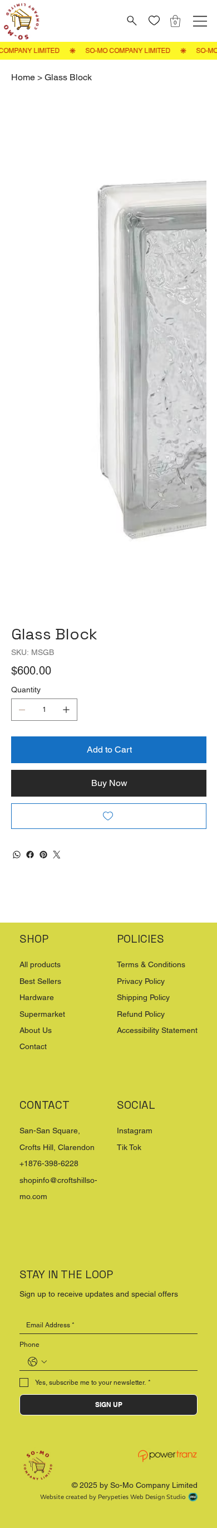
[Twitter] (56, 892)
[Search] (130, 20)
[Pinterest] (43, 892)
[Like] (154, 21)
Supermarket (42, 1051)
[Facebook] (30, 892)
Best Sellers (40, 1019)
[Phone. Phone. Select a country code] (37, 1399)
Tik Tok (129, 1185)
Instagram (134, 1168)
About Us (35, 1068)
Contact (33, 1084)
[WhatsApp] (16, 892)
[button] (175, 21)
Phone (29, 1382)
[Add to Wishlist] (108, 854)
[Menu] (200, 21)
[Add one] (66, 747)
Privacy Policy (141, 1019)
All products (40, 1002)
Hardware (36, 1035)
